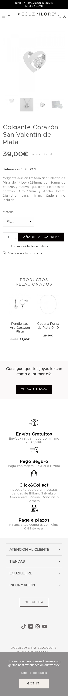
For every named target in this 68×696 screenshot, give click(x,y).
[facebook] (30, 626)
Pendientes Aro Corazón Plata (20, 327)
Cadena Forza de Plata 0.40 (48, 325)
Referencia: (12, 169)
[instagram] (37, 626)
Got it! (34, 683)
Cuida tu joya (34, 389)
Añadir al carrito (41, 237)
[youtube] (44, 626)
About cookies (34, 672)
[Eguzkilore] (34, 14)
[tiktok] (23, 626)
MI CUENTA (34, 602)
